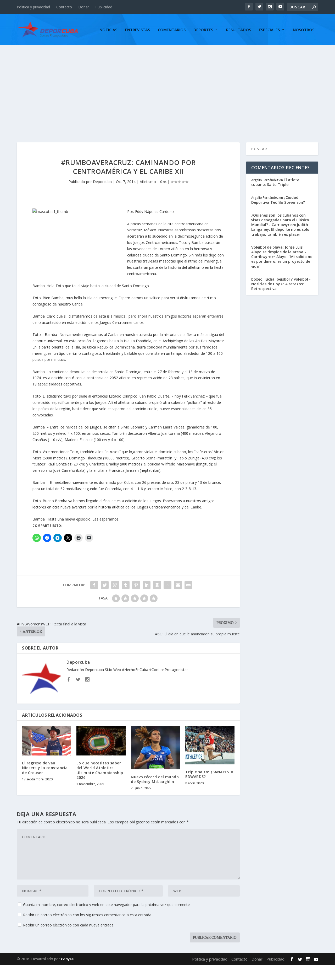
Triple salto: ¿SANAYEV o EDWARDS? (209, 774)
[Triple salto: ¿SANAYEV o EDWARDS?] (209, 745)
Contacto (64, 6)
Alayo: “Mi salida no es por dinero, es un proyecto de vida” (281, 261)
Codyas (67, 959)
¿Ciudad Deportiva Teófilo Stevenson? (278, 200)
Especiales (269, 30)
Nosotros (303, 30)
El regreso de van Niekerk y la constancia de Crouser (45, 767)
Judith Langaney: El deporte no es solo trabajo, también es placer (280, 229)
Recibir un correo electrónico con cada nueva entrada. (68, 925)
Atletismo (148, 181)
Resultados (238, 30)
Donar (83, 6)
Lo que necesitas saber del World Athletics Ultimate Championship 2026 (99, 770)
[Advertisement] (167, 84)
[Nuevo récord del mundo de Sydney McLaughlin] (155, 747)
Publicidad (103, 6)
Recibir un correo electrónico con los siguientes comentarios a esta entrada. (87, 914)
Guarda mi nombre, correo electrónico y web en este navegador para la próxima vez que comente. (107, 904)
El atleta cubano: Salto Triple (275, 182)
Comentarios (172, 30)
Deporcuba (102, 181)
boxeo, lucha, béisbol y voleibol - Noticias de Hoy (281, 281)
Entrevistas (137, 30)
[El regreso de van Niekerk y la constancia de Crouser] (46, 740)
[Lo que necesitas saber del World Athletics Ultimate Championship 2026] (101, 740)
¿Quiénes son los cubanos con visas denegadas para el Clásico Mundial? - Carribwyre (280, 220)
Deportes (203, 30)
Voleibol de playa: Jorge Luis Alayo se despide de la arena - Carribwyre (278, 252)
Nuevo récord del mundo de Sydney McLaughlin (155, 779)
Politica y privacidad (33, 6)
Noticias (108, 30)
